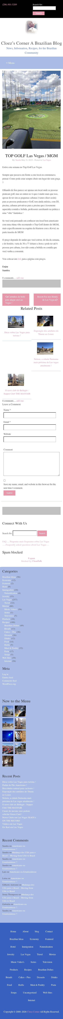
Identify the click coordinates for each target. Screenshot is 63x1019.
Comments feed (9, 680)
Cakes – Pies (10, 631)
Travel (7, 602)
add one (20, 277)
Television (9, 615)
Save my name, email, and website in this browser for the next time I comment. (30, 486)
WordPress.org (9, 683)
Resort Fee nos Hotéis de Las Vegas (47, 298)
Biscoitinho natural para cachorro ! (18, 788)
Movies (5, 605)
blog (37, 931)
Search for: (37, 4)
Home (13, 931)
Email (7, 421)
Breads (7, 628)
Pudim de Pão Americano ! (14, 785)
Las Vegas (47, 160)
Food (6, 641)
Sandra (18, 160)
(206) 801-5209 (9, 4)
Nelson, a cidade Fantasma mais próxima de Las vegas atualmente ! (46, 362)
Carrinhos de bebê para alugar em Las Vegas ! (15, 299)
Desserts (8, 635)
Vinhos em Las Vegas (12, 823)
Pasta (6, 651)
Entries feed (7, 677)
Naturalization (10, 593)
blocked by (31, 560)
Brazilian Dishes (11, 625)
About (25, 931)
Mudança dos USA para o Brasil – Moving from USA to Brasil (18, 888)
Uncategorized (29, 992)
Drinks (7, 638)
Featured (6, 583)
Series (7, 612)
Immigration (8, 589)
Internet (7, 660)
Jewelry (5, 596)
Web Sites (6, 657)
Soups (7, 654)
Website (7, 433)
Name (7, 409)
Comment (8, 449)
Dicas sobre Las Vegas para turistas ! (19, 781)
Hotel (4, 586)
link (19, 258)
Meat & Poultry (11, 648)
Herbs (7, 644)
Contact (49, 931)
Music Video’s (17, 961)
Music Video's (10, 609)
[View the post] (17, 329)
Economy (6, 580)
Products (6, 618)
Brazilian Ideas (9, 576)
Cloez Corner (33, 1011)
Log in (5, 674)
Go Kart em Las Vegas (12, 827)
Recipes (6, 622)
